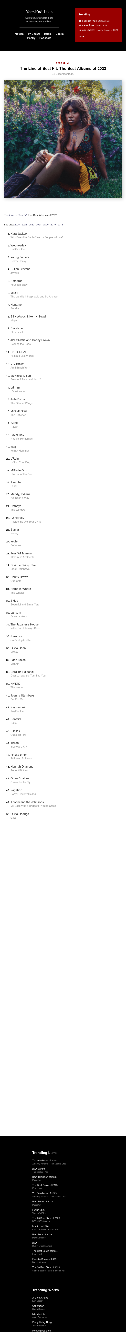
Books (59, 34)
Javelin (14, 273)
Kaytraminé (17, 707)
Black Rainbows (20, 569)
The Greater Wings (21, 403)
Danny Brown (19, 577)
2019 (53, 224)
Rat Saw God (18, 249)
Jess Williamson (21, 553)
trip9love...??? (18, 746)
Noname (16, 304)
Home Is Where (20, 588)
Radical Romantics (21, 438)
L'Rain (14, 458)
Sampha (15, 482)
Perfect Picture (19, 770)
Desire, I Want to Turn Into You (28, 675)
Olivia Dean (18, 648)
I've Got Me (16, 699)
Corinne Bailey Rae (23, 565)
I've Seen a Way (19, 498)
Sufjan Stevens (20, 269)
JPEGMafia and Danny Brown (30, 340)
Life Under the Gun (21, 474)
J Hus (14, 600)
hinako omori (18, 754)
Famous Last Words (22, 356)
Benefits (15, 719)
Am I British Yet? (20, 367)
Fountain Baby (19, 284)
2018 (60, 224)
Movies (19, 34)
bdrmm (15, 387)
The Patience (18, 415)
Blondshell (17, 328)
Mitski (14, 292)
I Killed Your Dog (20, 462)
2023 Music (63, 63)
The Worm (16, 687)
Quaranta (15, 581)
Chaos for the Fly (20, 782)
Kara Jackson (19, 233)
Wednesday (18, 245)
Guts (13, 817)
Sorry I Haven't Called (23, 794)
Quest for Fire (18, 735)
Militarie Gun (18, 470)
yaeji (13, 446)
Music (48, 34)
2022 (31, 224)
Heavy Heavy (18, 261)
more (81, 36)
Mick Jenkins (18, 411)
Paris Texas (18, 659)
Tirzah (14, 742)
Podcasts (45, 38)
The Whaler (17, 592)
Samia (14, 529)
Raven (14, 427)
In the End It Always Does (25, 628)
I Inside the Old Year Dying (26, 521)
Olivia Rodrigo (19, 814)
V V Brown (17, 363)
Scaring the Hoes (20, 344)
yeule (14, 541)
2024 (24, 224)
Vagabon (16, 790)
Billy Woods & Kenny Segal (28, 316)
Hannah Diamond (21, 766)
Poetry (31, 38)
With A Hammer (19, 450)
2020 (46, 224)
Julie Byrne (17, 399)
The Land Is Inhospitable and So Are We (34, 296)
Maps (13, 320)
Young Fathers (19, 257)
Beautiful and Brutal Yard (25, 604)
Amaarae (16, 280)
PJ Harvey (17, 517)
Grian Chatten (19, 778)
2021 (38, 224)
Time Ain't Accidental (22, 557)
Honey (14, 533)
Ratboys (15, 506)
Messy (14, 652)
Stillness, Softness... (22, 758)
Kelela (14, 423)
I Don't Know (17, 391)
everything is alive (21, 640)
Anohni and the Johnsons (27, 802)
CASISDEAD (18, 351)
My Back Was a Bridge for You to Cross (33, 806)
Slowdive (16, 636)
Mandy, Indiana (20, 494)
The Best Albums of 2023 (42, 215)
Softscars (15, 545)
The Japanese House (24, 624)
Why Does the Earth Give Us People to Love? (36, 237)
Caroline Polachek (22, 671)
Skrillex (15, 731)
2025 (17, 224)
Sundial (15, 308)
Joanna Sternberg (22, 695)
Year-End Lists (39, 11)
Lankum (15, 612)
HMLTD (15, 683)
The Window (17, 509)
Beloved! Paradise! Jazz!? (25, 379)
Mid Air (14, 664)
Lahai (13, 486)
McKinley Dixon (20, 375)
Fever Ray (17, 435)
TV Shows (34, 34)
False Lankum (18, 616)
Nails (13, 723)
